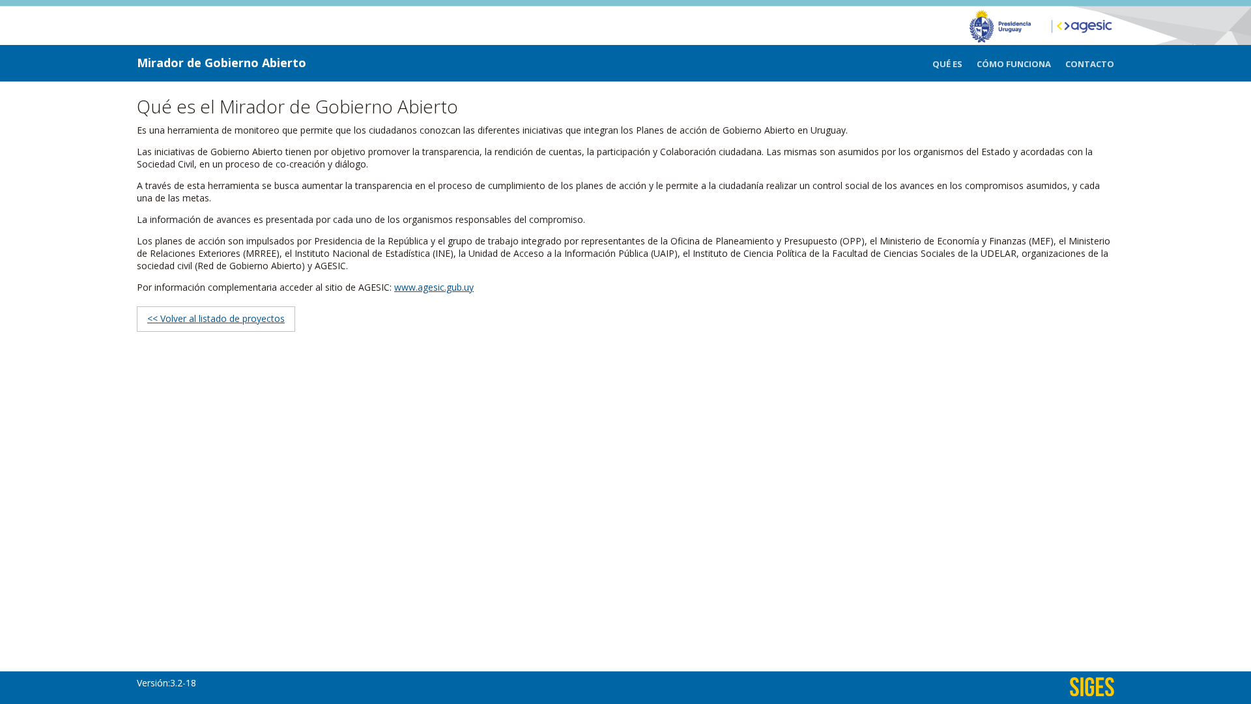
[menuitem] (954, 64)
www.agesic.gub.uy (434, 287)
